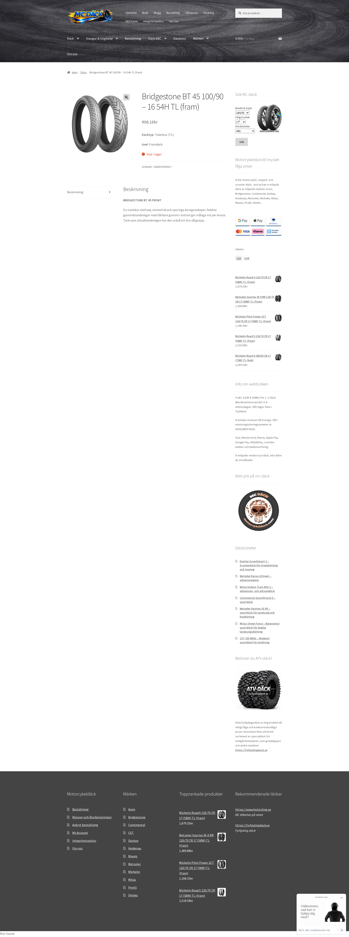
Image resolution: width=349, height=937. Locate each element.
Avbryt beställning (85, 825)
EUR (246, 258)
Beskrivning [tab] (75, 192)
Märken (198, 38)
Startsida (131, 13)
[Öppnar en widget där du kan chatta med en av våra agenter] (321, 914)
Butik (145, 13)
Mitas (132, 880)
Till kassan (191, 13)
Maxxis (132, 856)
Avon (131, 809)
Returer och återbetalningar (92, 817)
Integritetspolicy (153, 21)
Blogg (157, 13)
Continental (136, 825)
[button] (126, 97)
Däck (70, 38)
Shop (83, 72)
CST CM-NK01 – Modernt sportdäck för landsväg (255, 640)
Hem (74, 72)
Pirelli (132, 887)
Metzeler (134, 864)
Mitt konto (132, 21)
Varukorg (208, 13)
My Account (80, 833)
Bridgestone (136, 817)
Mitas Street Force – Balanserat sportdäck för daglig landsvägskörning (260, 627)
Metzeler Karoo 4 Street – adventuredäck (255, 578)
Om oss (174, 21)
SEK (239, 258)
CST (131, 833)
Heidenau (134, 848)
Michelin (134, 872)
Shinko (133, 895)
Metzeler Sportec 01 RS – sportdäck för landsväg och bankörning (257, 612)
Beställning (173, 13)
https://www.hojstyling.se (253, 809)
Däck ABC (154, 38)
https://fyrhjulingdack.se (251, 750)
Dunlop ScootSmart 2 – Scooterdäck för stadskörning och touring (259, 565)
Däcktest (179, 38)
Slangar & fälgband (99, 38)
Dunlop (133, 841)
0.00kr (245, 38)
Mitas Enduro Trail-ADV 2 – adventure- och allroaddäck (257, 589)
